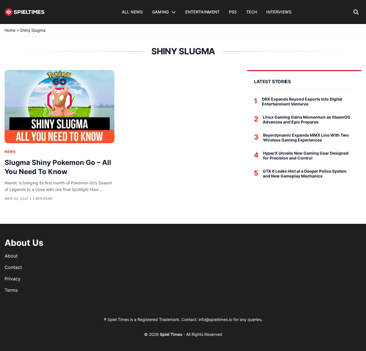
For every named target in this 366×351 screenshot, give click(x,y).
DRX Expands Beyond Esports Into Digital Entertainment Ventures (302, 102)
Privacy (13, 279)
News (10, 151)
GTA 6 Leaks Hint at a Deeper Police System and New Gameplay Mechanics (305, 174)
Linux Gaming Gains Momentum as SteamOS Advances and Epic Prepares (306, 120)
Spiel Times (171, 334)
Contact (13, 267)
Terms (11, 290)
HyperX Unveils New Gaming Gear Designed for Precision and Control (306, 156)
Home (10, 30)
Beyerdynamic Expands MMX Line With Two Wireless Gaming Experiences (306, 138)
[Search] (356, 12)
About (11, 256)
